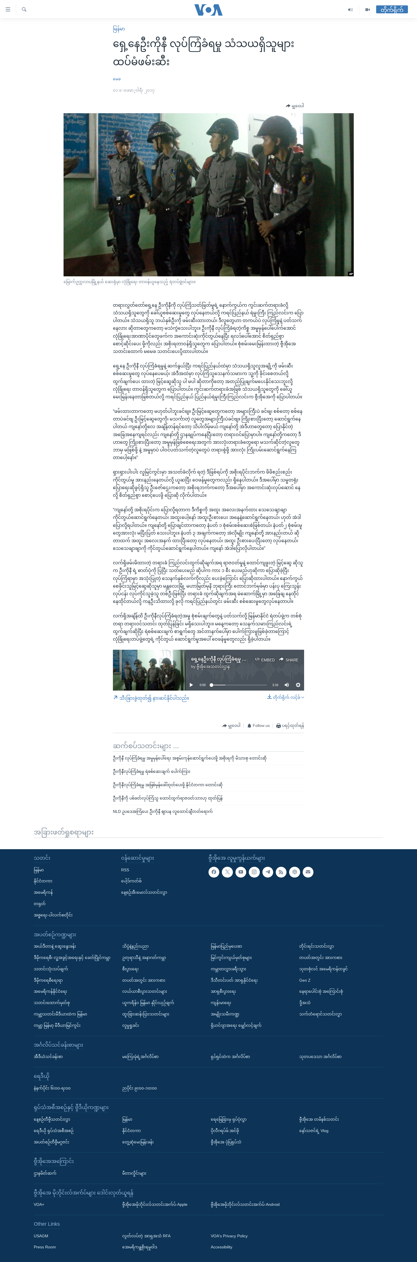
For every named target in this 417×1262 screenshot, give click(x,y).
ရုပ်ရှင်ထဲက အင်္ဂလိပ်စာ (230, 1056)
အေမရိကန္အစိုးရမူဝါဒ (139, 1247)
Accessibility (221, 1247)
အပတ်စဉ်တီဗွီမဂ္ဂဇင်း (51, 1141)
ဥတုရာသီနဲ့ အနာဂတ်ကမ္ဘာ (144, 957)
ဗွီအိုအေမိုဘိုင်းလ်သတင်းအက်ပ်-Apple (155, 1204)
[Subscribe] (308, 872)
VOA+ (39, 1204)
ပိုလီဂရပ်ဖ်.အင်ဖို (225, 1130)
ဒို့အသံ (305, 1002)
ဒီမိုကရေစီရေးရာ (48, 980)
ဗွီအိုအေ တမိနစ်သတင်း (319, 1119)
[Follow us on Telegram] (267, 872)
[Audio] (350, 9)
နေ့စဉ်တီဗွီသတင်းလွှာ (52, 1119)
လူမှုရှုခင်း (130, 1025)
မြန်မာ (119, 28)
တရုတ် (40, 903)
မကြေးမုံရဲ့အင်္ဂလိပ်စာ (140, 1056)
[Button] (295, 106)
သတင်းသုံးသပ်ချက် (51, 969)
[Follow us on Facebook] (213, 872)
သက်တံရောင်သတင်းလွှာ (320, 1014)
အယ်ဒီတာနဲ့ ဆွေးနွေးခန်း (55, 946)
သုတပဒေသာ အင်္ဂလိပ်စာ (320, 1056)
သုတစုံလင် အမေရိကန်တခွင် (323, 969)
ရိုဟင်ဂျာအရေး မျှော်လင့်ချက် (236, 1025)
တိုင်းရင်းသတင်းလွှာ (316, 946)
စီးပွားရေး (130, 969)
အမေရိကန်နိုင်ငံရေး (50, 991)
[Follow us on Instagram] (254, 872)
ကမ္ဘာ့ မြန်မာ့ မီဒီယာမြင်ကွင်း (57, 1025)
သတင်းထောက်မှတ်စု (52, 1002)
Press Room (45, 1247)
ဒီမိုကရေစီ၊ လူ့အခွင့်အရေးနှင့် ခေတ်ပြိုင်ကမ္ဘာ (72, 957)
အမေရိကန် (43, 892)
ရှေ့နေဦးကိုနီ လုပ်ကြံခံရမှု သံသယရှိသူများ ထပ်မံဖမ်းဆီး (246, 659)
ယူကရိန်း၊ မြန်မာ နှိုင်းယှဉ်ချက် (148, 1002)
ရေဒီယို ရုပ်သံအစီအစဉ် (53, 1130)
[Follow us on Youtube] (240, 872)
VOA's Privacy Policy (229, 1236)
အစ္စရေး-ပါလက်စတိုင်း (53, 915)
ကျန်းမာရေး (221, 1002)
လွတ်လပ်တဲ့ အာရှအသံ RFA (146, 1236)
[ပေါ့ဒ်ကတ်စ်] (294, 872)
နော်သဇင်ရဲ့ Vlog (313, 1130)
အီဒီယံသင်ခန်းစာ (48, 1056)
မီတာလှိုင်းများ (134, 1173)
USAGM (41, 1236)
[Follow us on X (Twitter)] (227, 872)
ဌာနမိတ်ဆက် (45, 1173)
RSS (125, 870)
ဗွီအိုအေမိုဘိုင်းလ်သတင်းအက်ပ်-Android (245, 1204)
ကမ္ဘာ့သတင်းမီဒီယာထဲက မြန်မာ (60, 1014)
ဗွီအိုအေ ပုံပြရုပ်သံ (226, 1141)
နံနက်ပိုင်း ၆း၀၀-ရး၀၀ (52, 1088)
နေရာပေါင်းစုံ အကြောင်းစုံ (321, 991)
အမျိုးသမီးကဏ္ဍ (225, 1014)
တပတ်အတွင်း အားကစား (143, 980)
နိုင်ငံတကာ (43, 881)
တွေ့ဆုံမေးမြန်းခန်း (138, 1141)
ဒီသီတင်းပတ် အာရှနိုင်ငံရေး (234, 980)
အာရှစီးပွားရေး (223, 991)
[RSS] (281, 872)
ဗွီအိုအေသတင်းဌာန (213, 666)
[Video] (367, 9)
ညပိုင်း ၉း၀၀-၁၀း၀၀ (139, 1088)
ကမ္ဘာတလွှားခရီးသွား (228, 969)
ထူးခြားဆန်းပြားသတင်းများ (145, 1014)
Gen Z (305, 980)
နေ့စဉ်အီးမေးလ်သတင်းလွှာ (144, 892)
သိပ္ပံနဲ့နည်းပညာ (135, 946)
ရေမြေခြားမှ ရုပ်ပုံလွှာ (229, 1119)
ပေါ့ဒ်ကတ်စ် (131, 881)
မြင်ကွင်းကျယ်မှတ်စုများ (231, 957)
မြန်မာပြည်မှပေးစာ (226, 946)
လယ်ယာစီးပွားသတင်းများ (144, 991)
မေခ (117, 79)
